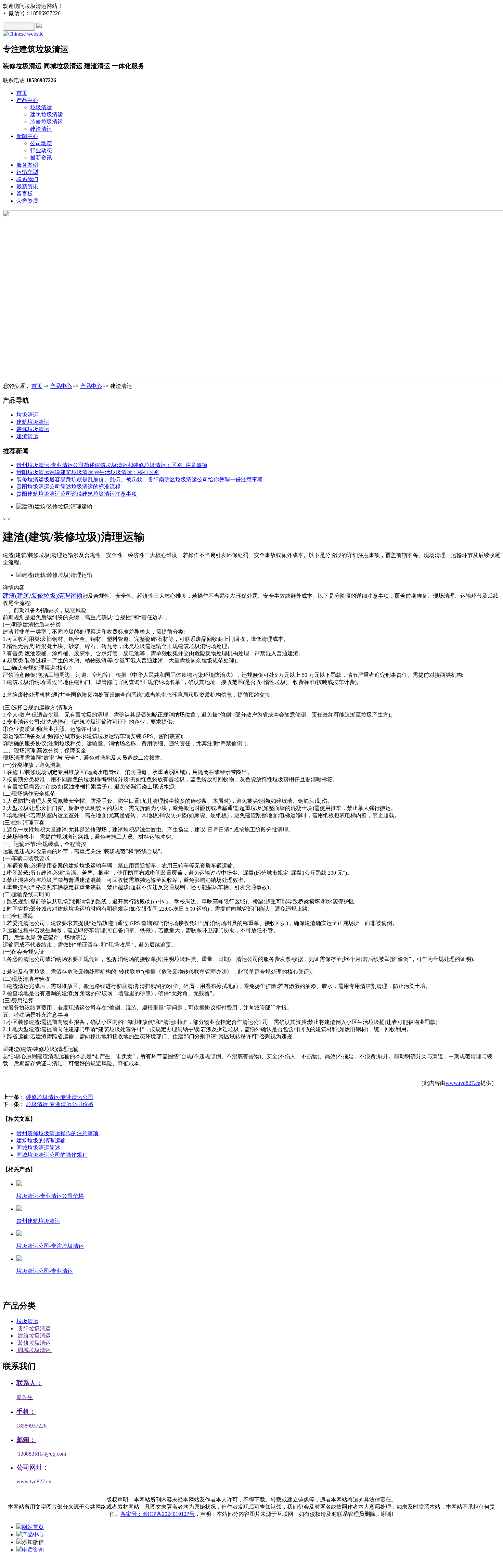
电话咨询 (33, 1549)
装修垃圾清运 (46, 122)
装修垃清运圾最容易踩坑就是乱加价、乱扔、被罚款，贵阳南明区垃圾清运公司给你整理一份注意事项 (139, 479)
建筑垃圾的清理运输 (41, 1140)
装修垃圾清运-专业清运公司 (59, 1097)
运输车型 (27, 172)
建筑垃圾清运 (46, 114)
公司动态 (41, 143)
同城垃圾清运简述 (38, 1148)
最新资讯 (41, 158)
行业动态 (41, 150)
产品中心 (27, 100)
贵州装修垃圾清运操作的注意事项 (57, 1133)
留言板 (24, 194)
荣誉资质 (27, 201)
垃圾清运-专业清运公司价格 (59, 1104)
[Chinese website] (23, 34)
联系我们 (27, 179)
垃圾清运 (41, 107)
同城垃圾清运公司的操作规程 (52, 1155)
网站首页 (33, 1527)
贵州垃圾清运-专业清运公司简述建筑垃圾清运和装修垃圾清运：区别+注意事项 (111, 465)
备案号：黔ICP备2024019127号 (157, 1514)
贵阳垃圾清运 (33, 1328)
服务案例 (27, 165)
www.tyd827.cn (463, 1083)
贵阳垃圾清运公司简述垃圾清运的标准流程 (68, 487)
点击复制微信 (18, 26)
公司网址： (32, 1467)
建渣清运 (41, 129)
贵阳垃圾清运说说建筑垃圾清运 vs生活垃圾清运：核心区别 (87, 472)
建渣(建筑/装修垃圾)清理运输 (42, 595)
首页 (21, 93)
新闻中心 (27, 136)
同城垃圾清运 (34, 1350)
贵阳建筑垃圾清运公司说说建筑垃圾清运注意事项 (76, 494)
